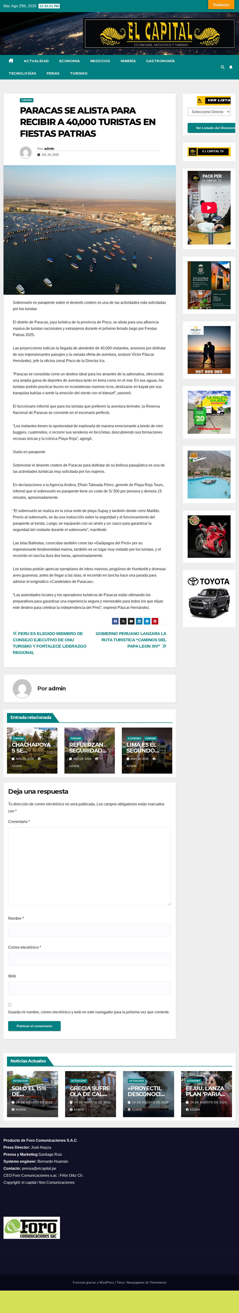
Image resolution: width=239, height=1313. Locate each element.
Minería (128, 61)
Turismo (79, 73)
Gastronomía (160, 61)
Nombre (16, 918)
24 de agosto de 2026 (34, 1102)
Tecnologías (22, 73)
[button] (223, 67)
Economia (69, 61)
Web (12, 976)
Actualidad (36, 61)
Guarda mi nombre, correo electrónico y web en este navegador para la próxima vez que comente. (89, 1012)
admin (49, 149)
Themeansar (158, 1282)
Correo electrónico (24, 947)
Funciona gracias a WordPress (94, 1282)
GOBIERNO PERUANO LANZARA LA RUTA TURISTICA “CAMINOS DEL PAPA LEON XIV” (131, 640)
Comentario (19, 822)
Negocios (100, 61)
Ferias (53, 73)
